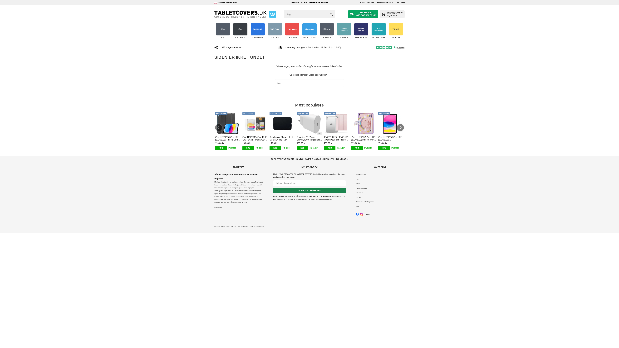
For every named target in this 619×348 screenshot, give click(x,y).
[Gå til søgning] (331, 14)
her (330, 199)
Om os (370, 2)
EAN (362, 2)
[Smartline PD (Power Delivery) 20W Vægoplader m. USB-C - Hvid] (309, 123)
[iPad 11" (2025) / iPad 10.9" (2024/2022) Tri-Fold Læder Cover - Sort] (228, 123)
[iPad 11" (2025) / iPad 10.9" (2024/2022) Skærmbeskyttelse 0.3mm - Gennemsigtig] (391, 123)
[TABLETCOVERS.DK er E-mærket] (272, 14)
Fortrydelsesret (361, 188)
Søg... (358, 206)
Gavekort (359, 193)
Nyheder (239, 167)
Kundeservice (385, 2)
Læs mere (218, 207)
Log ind (400, 2)
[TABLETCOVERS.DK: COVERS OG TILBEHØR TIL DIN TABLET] (240, 14)
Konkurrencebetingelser (364, 202)
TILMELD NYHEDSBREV (309, 190)
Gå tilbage (294, 75)
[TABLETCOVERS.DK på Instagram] (361, 215)
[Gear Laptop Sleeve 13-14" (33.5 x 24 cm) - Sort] (282, 123)
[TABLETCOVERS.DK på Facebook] (357, 215)
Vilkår (358, 184)
